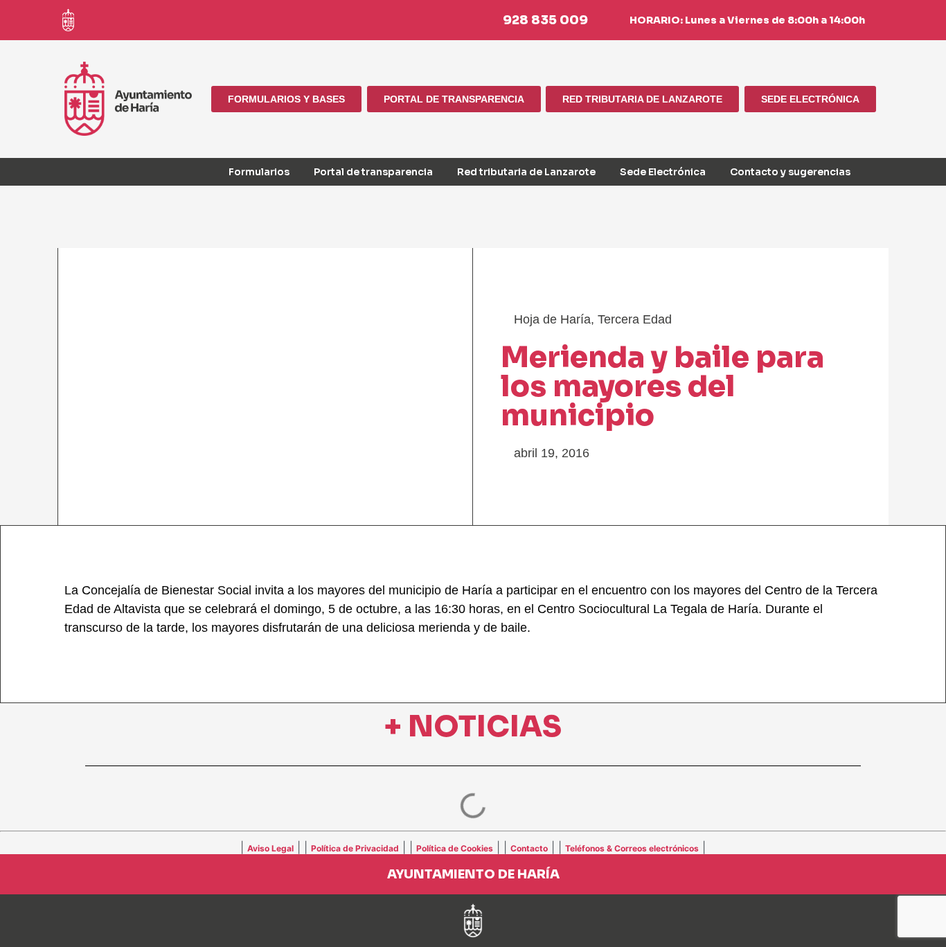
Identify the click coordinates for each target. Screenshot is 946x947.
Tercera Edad (635, 319)
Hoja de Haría (552, 319)
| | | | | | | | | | (473, 847)
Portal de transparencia (373, 172)
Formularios (259, 172)
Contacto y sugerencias (790, 172)
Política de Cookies (454, 848)
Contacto (529, 848)
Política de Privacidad (355, 848)
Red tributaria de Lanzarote (526, 172)
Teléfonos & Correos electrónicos (632, 848)
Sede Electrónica (663, 172)
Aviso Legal (270, 848)
